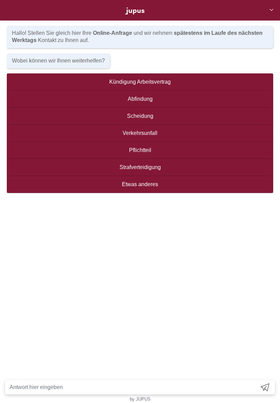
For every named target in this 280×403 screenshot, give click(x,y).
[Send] (265, 387)
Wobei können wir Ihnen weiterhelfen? (58, 61)
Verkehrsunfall (140, 133)
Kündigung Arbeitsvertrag (140, 82)
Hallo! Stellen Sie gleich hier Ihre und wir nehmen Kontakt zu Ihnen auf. (137, 36)
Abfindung (140, 99)
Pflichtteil (140, 150)
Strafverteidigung (140, 167)
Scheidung (140, 116)
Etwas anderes (140, 184)
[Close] (271, 10)
